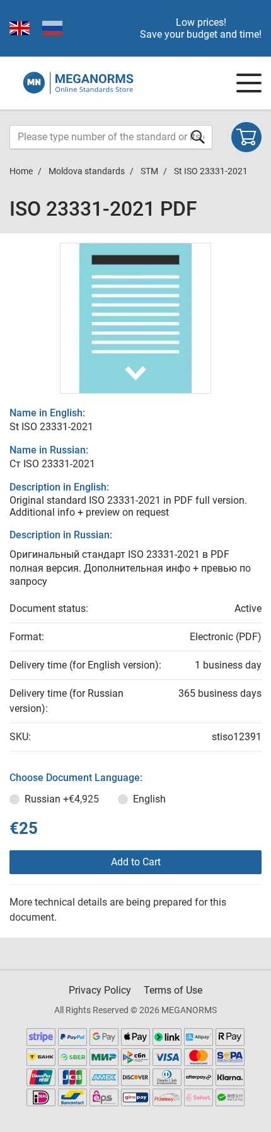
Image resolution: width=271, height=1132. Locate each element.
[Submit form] (198, 137)
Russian (62, 799)
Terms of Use (173, 990)
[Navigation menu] (249, 83)
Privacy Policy (100, 990)
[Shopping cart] (246, 137)
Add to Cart (136, 862)
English (149, 799)
